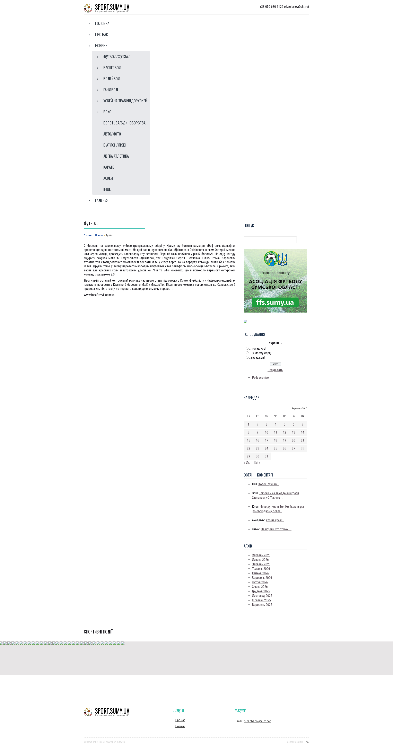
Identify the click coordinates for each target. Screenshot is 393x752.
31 (266, 456)
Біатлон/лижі (114, 145)
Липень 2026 (260, 560)
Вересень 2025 (262, 605)
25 (275, 448)
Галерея (101, 200)
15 (248, 440)
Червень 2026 (261, 564)
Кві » (257, 463)
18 (275, 440)
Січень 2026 (260, 587)
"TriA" (306, 742)
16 (257, 440)
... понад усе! (257, 348)
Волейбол (111, 78)
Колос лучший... (268, 484)
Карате (108, 167)
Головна (102, 23)
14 (302, 432)
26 (284, 448)
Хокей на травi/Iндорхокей (125, 100)
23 (257, 448)
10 (266, 432)
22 (248, 448)
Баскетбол (112, 67)
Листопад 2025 (262, 596)
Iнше (107, 189)
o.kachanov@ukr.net (257, 721)
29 (248, 456)
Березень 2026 (262, 578)
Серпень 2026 (261, 555)
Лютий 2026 (260, 582)
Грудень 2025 (261, 591)
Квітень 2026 (260, 573)
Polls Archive (260, 377)
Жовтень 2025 (261, 600)
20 (293, 440)
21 (302, 440)
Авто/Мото (112, 134)
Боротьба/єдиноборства (124, 122)
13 (293, 432)
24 (266, 448)
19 (284, 440)
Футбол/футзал (116, 56)
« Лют (248, 463)
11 (275, 432)
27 (293, 448)
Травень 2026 (261, 569)
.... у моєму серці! (260, 353)
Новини (101, 45)
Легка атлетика (116, 156)
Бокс (107, 111)
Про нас (101, 34)
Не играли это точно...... (276, 529)
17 (266, 440)
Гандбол (110, 89)
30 (257, 456)
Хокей (108, 178)
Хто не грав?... (275, 520)
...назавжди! (257, 357)
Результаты (275, 370)
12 (284, 432)
